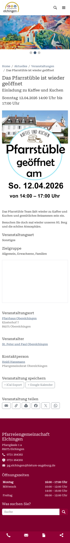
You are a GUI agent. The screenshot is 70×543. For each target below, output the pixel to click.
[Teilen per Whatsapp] (55, 405)
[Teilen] (61, 535)
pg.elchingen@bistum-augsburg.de (31, 465)
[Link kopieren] (16, 405)
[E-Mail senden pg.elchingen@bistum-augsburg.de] (26, 535)
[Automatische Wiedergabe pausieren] (64, 21)
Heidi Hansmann (13, 361)
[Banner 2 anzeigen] (35, 52)
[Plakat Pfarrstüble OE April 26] (35, 158)
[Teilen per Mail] (6, 405)
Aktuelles (20, 66)
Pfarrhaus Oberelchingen (19, 318)
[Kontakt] (44, 535)
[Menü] (63, 7)
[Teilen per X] (45, 405)
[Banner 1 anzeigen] (31, 52)
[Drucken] (26, 405)
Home (6, 66)
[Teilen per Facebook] (36, 405)
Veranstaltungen (42, 66)
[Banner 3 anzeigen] (39, 52)
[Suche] (55, 7)
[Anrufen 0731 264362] (8, 535)
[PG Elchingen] (11, 7)
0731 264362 (15, 454)
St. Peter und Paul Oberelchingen (25, 344)
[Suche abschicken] (63, 512)
